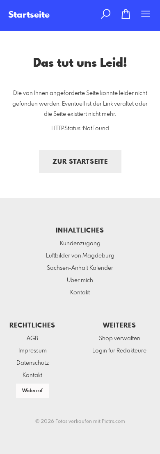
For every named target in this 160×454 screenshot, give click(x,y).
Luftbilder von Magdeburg (80, 256)
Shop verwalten (119, 338)
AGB (32, 338)
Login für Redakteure (119, 351)
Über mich (80, 280)
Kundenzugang (80, 243)
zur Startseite (80, 161)
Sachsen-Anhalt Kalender (80, 268)
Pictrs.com (113, 421)
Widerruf (32, 390)
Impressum (32, 351)
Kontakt (80, 293)
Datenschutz (32, 363)
